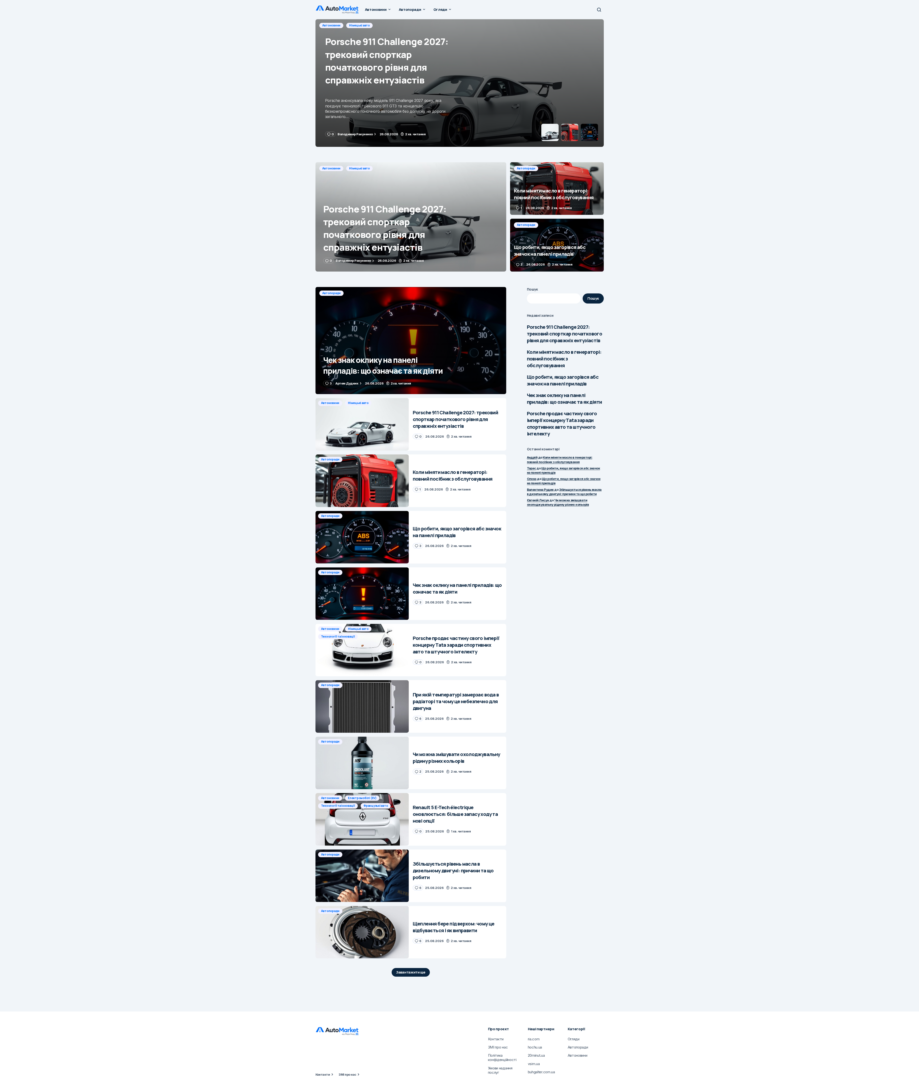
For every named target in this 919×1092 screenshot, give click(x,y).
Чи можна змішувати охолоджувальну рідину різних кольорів (558, 502)
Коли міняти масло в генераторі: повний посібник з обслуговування (564, 359)
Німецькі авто (359, 168)
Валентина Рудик (540, 489)
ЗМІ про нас (347, 1074)
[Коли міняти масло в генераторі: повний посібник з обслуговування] (459, 83)
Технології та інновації (338, 636)
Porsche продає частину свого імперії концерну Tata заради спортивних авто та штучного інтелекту (562, 423)
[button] (599, 9)
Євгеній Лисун (538, 500)
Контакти (322, 1074)
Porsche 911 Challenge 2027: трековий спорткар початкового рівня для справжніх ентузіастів (564, 334)
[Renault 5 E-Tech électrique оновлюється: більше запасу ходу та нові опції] (362, 819)
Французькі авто (376, 806)
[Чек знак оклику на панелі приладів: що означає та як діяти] (410, 340)
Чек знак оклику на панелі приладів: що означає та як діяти (564, 398)
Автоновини (331, 168)
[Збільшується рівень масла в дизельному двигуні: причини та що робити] (362, 876)
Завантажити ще (411, 972)
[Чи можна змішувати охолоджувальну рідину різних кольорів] (362, 763)
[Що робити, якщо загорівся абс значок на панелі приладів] (557, 245)
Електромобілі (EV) (362, 798)
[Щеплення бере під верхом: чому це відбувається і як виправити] (362, 932)
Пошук (532, 289)
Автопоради (331, 25)
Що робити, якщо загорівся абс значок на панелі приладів (563, 380)
